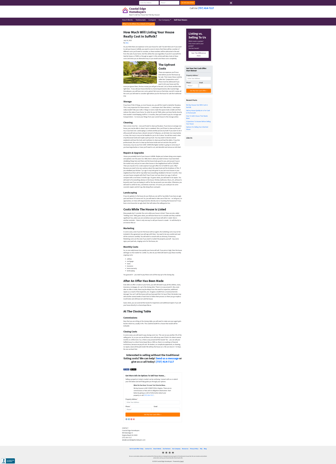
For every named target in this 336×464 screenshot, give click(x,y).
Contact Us (148, 449)
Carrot (182, 461)
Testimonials (141, 20)
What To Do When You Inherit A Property (138, 24)
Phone (128, 406)
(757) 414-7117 (206, 8)
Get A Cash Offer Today (136, 449)
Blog (205, 449)
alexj (126, 43)
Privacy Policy (194, 449)
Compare (152, 20)
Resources (185, 449)
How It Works (127, 20)
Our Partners (167, 449)
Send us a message (167, 358)
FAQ (201, 449)
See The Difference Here (198, 54)
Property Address (131, 399)
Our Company (164, 20)
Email (155, 406)
